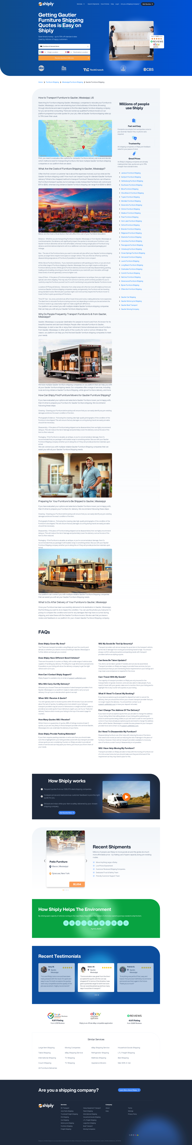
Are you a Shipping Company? (130, 4)
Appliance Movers (98, 1063)
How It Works (105, 4)
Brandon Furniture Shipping (130, 229)
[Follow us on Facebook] (131, 1135)
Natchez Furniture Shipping (130, 277)
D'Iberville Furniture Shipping (131, 289)
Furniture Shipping (52, 82)
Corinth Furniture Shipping (130, 273)
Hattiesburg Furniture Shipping (132, 181)
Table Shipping (44, 1052)
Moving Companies (72, 1047)
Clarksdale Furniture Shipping (131, 269)
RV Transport (65, 1108)
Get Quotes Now (66, 813)
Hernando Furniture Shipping (131, 257)
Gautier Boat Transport (129, 305)
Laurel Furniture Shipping (130, 261)
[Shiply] (46, 4)
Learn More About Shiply (128, 1090)
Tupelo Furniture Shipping (130, 197)
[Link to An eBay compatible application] (96, 1016)
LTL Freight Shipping (126, 1052)
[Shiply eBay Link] (137, 1135)
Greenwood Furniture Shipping (132, 281)
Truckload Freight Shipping (69, 1114)
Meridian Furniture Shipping (131, 201)
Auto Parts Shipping (67, 1111)
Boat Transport (88, 1126)
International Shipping (47, 1057)
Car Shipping (65, 1120)
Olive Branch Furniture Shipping (132, 193)
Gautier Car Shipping (128, 297)
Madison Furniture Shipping (130, 213)
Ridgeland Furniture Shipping (131, 233)
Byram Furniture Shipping (130, 285)
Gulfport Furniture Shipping (131, 177)
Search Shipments (93, 4)
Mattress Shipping (98, 1057)
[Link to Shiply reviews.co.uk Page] (134, 1016)
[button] (86, 861)
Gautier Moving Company (130, 309)
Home (40, 82)
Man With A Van (124, 1063)
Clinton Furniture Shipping (130, 209)
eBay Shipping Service (100, 1047)
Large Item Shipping (46, 1047)
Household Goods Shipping (129, 1047)
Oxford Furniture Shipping (130, 225)
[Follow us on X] (129, 1135)
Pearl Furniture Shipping (129, 217)
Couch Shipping (44, 1063)
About (108, 1108)
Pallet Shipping (88, 1111)
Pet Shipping (65, 1117)
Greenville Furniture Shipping (131, 205)
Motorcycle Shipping (67, 1123)
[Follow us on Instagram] (133, 1135)
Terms (130, 1108)
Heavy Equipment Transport (92, 1108)
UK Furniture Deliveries (47, 1068)
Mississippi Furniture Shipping (72, 82)
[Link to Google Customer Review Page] (58, 1016)
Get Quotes (147, 4)
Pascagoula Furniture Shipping (132, 245)
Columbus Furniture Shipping (131, 241)
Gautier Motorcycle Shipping (131, 301)
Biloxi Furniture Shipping (129, 189)
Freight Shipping (66, 1129)
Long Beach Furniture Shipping (132, 265)
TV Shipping (70, 1057)
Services (79, 4)
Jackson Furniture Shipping (130, 173)
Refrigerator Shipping (100, 1052)
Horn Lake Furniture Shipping (131, 221)
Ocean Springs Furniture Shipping (133, 253)
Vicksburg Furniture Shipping (131, 249)
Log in (117, 4)
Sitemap (130, 1111)
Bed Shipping (123, 1057)
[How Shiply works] (126, 797)
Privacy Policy (132, 1114)
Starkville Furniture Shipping (131, 237)
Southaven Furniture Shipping (131, 185)
